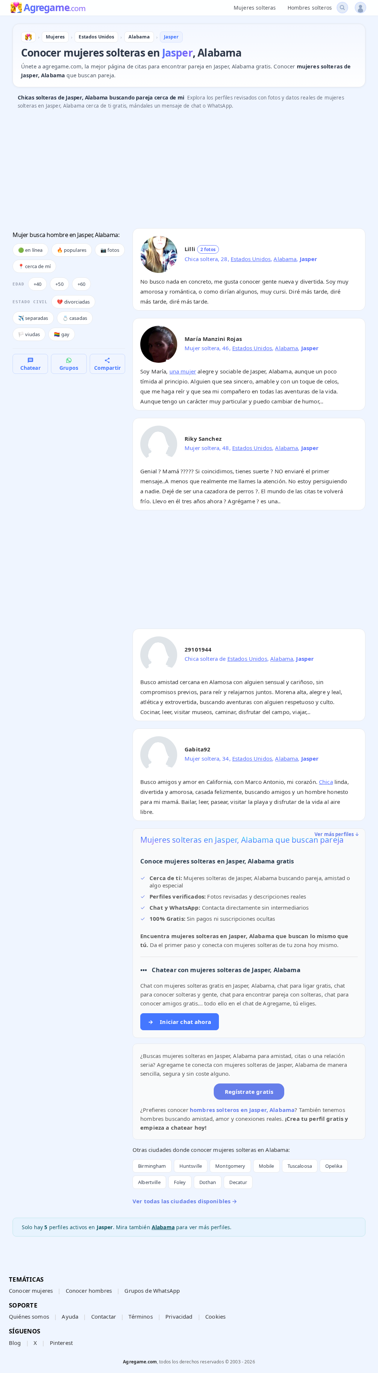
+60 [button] (81, 284)
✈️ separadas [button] (33, 318)
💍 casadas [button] (74, 318)
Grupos (68, 367)
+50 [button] (59, 284)
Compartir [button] (107, 367)
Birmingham (152, 1166)
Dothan (207, 1182)
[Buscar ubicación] (342, 8)
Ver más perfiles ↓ (337, 834)
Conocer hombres (89, 1290)
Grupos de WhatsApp (152, 1290)
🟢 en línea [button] (30, 250)
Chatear (30, 367)
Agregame (54, 8)
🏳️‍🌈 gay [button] (61, 334)
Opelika (333, 1166)
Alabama (285, 259)
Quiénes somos (29, 1316)
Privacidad (179, 1316)
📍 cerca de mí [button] (34, 266)
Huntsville (190, 1166)
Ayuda (70, 1316)
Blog (15, 1342)
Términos (140, 1316)
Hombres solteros (310, 7)
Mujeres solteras (255, 7)
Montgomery (230, 1166)
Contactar (103, 1316)
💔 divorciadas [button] (73, 301)
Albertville (149, 1182)
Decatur (238, 1182)
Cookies (215, 1316)
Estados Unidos (251, 259)
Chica (326, 781)
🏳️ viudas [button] (29, 334)
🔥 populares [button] (72, 250)
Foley (180, 1182)
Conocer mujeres (31, 1290)
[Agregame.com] (28, 37)
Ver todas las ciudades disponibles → (185, 1201)
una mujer (182, 371)
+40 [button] (37, 284)
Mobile (266, 1166)
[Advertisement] (189, 171)
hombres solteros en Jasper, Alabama (242, 1109)
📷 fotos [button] (109, 250)
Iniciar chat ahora (179, 1021)
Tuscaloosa (300, 1166)
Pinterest (61, 1342)
